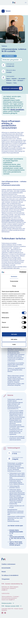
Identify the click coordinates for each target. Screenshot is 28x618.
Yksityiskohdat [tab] (14, 281)
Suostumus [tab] (14, 276)
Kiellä (14, 344)
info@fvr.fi (4, 590)
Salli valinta (14, 339)
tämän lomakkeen (17, 109)
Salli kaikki (14, 334)
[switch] (24, 317)
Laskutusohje (5, 593)
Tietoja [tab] (14, 286)
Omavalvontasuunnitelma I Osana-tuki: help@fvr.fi (9, 598)
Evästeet (15, 596)
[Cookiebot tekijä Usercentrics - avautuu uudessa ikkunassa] (19, 272)
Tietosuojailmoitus (7, 596)
